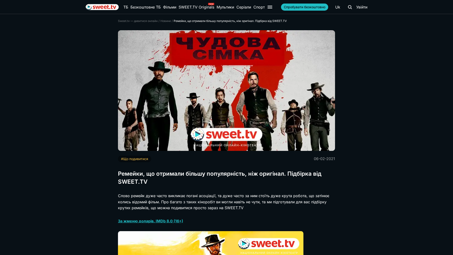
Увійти (361, 7)
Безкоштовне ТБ (145, 7)
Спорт (259, 7)
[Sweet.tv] (102, 7)
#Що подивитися (134, 159)
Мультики (225, 7)
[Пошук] (350, 7)
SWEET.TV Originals (196, 7)
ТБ (125, 7)
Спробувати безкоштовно (304, 7)
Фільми (169, 7)
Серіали (243, 7)
